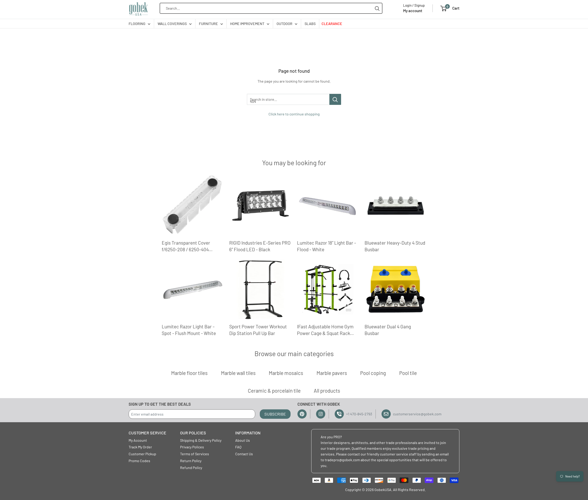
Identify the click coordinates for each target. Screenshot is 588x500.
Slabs (310, 23)
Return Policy (190, 460)
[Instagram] (320, 414)
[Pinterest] (302, 414)
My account (412, 10)
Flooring (137, 23)
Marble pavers (332, 373)
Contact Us (244, 454)
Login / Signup (414, 5)
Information (247, 432)
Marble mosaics (286, 373)
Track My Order (140, 447)
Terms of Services (194, 454)
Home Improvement (247, 23)
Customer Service (147, 432)
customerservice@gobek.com (417, 414)
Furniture (208, 23)
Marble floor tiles (189, 373)
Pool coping (373, 373)
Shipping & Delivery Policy (200, 440)
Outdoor (284, 23)
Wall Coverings (172, 23)
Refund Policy (191, 467)
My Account (138, 440)
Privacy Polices (192, 447)
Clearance (332, 23)
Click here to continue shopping (294, 114)
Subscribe (275, 413)
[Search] (377, 8)
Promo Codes (139, 460)
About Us (242, 440)
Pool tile (408, 373)
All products (327, 391)
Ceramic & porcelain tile (274, 391)
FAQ (238, 447)
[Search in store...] (335, 99)
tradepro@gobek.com (342, 460)
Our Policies (193, 432)
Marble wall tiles (238, 373)
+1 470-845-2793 (359, 414)
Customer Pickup (142, 454)
